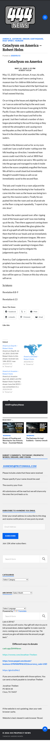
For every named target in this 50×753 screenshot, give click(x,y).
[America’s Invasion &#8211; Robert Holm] (13, 381)
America (7, 39)
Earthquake (37, 39)
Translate (22, 611)
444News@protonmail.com (20, 466)
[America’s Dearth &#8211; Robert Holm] (13, 356)
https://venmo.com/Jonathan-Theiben (20, 654)
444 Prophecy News (20, 733)
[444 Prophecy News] (25, 17)
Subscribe (10, 536)
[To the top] (45, 729)
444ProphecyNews (14, 404)
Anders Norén (17, 736)
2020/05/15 (15, 55)
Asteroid (17, 39)
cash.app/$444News (12, 648)
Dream (26, 39)
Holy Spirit (8, 41)
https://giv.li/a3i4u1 (11, 670)
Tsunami (19, 41)
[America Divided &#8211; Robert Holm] (33, 349)
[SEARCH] (44, 559)
